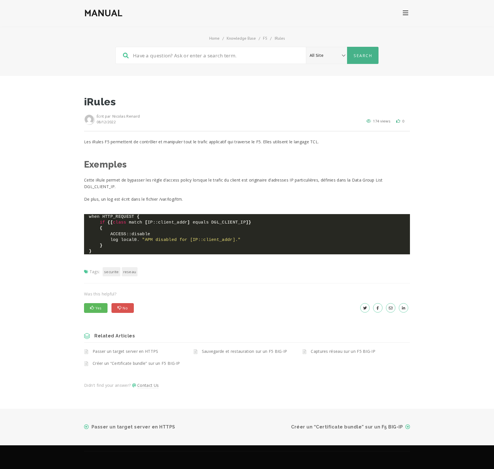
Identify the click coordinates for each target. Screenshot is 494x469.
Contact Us (148, 385)
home (214, 38)
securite (111, 271)
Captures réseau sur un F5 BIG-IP (343, 351)
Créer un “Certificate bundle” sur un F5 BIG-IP (136, 363)
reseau (129, 271)
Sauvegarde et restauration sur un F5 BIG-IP (244, 351)
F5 (265, 38)
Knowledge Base (241, 38)
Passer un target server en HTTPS (125, 351)
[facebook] (377, 308)
